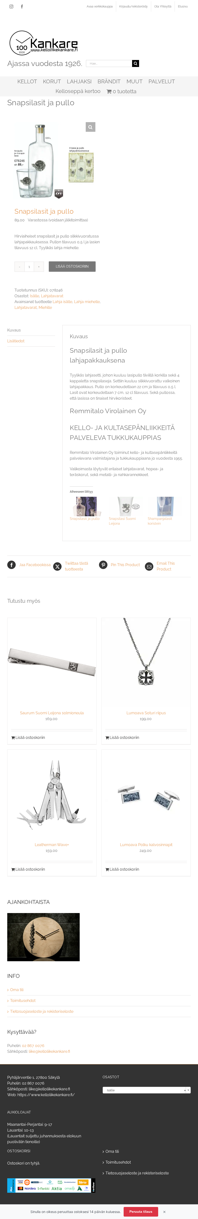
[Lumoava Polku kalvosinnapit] (146, 794)
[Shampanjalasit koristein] (165, 506)
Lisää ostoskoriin (72, 266)
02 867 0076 (33, 1045)
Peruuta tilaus (140, 1211)
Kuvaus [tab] (14, 330)
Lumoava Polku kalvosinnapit (146, 844)
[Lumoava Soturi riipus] (146, 662)
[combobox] (147, 1090)
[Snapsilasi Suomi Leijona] (126, 506)
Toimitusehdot (22, 1000)
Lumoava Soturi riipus (146, 713)
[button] (90, 127)
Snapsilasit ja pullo (84, 519)
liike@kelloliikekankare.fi (49, 1051)
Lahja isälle (62, 301)
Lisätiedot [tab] (15, 341)
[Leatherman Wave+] (51, 794)
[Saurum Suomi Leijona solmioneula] (51, 662)
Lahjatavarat (52, 296)
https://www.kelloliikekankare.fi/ (46, 1095)
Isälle (34, 296)
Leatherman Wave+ (52, 844)
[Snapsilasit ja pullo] (87, 506)
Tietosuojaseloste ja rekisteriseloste (41, 1011)
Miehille (45, 307)
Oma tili (16, 989)
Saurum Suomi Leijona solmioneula (52, 713)
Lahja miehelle (87, 301)
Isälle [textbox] (145, 1090)
